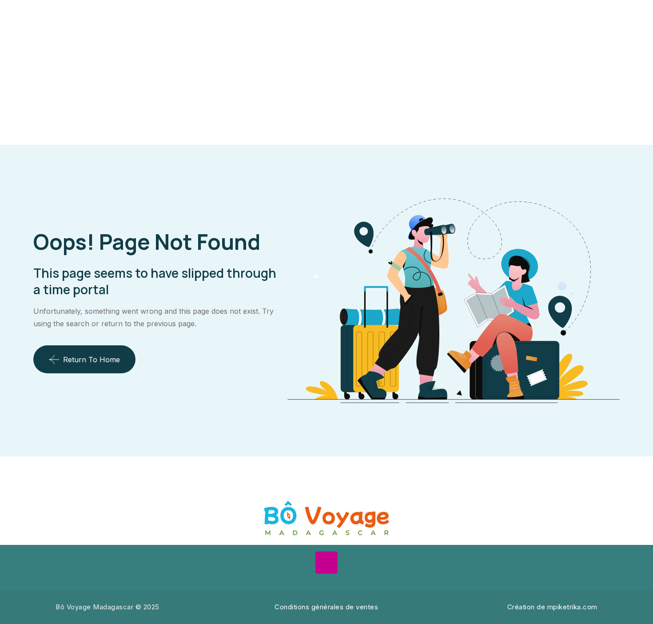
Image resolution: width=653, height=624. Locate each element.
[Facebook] (299, 563)
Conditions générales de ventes (326, 607)
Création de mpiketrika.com (552, 607)
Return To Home (91, 359)
